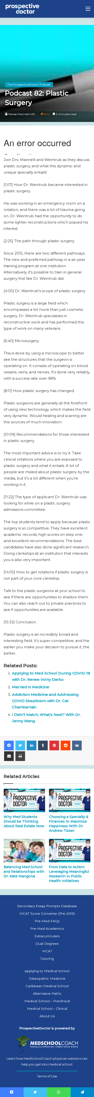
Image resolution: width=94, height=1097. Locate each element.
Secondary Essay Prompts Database (47, 906)
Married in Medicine (30, 687)
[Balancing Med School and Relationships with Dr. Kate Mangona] (24, 850)
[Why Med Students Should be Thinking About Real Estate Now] (24, 800)
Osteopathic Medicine (47, 978)
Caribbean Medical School (47, 986)
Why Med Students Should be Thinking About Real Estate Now (24, 821)
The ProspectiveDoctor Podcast (29, 84)
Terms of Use (47, 1076)
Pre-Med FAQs (47, 921)
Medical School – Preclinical (47, 1001)
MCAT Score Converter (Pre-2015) (47, 913)
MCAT (47, 951)
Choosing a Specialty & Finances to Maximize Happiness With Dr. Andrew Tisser (68, 824)
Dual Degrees (47, 943)
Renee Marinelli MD (21, 114)
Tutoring (47, 959)
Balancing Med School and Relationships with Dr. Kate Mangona (24, 871)
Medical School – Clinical (47, 1008)
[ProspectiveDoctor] (23, 8)
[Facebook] (9, 745)
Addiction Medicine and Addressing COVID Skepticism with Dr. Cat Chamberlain (45, 700)
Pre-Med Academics (47, 928)
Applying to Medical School (47, 971)
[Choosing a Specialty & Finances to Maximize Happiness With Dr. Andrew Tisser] (69, 800)
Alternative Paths (47, 993)
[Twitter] (20, 745)
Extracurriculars (47, 936)
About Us (47, 1016)
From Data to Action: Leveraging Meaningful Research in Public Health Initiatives (69, 874)
